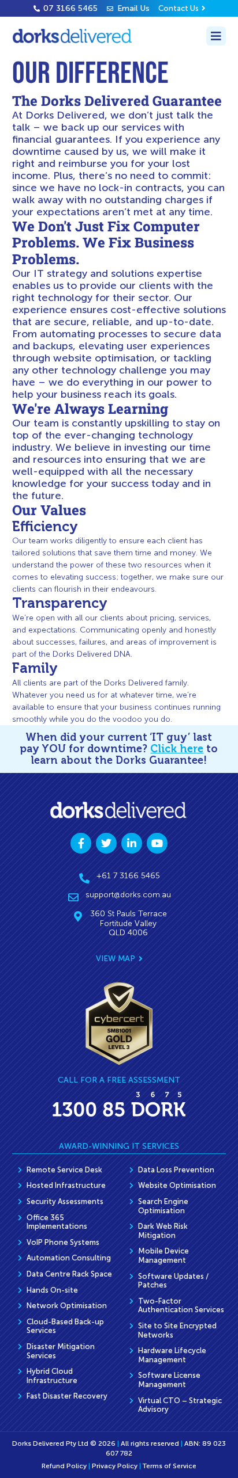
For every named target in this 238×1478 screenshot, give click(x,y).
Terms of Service (169, 1466)
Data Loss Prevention (176, 1169)
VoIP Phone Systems (63, 1242)
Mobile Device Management (163, 1255)
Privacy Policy (114, 1466)
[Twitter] (106, 843)
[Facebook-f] (80, 843)
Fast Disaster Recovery (67, 1396)
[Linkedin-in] (131, 843)
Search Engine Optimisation (163, 1206)
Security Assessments (65, 1201)
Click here (176, 749)
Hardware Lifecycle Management (172, 1355)
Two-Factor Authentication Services (181, 1306)
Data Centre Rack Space (69, 1274)
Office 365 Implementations (57, 1222)
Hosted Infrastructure (66, 1185)
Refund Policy (64, 1466)
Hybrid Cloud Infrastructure (52, 1376)
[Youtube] (157, 843)
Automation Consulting (69, 1258)
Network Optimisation (67, 1305)
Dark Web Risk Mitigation (163, 1231)
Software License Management (169, 1380)
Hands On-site (52, 1290)
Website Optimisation (177, 1185)
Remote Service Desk (64, 1169)
